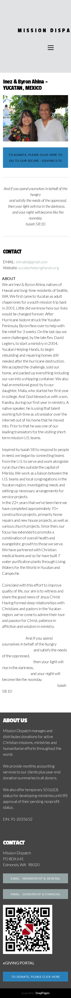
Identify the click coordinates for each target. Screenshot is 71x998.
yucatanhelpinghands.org (38, 267)
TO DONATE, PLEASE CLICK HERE (35, 977)
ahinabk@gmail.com (31, 261)
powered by (35, 993)
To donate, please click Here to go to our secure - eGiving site (35, 158)
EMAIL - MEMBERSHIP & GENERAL (35, 878)
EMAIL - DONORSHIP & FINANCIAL (35, 894)
